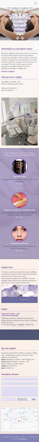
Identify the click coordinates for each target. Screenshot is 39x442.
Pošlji (33, 399)
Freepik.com (23, 439)
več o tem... (19, 183)
